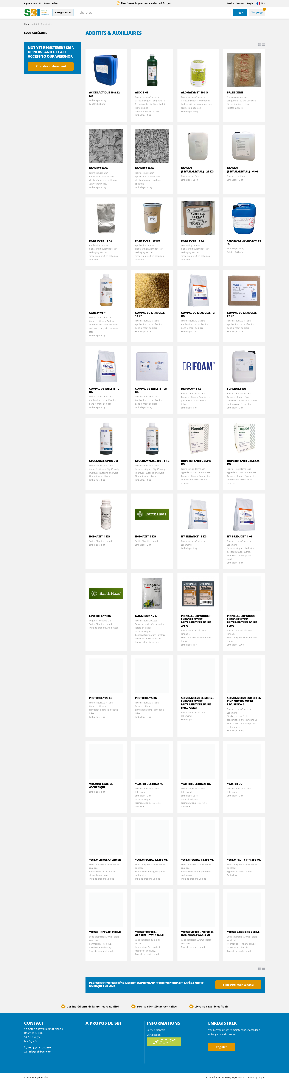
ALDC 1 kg (141, 92)
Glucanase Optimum (103, 461)
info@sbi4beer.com (39, 1051)
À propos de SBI (32, 3)
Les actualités (51, 3)
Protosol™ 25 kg (100, 698)
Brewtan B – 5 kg (192, 240)
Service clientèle (235, 3)
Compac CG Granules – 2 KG (197, 314)
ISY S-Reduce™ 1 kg (239, 536)
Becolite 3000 (98, 168)
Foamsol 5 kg (236, 388)
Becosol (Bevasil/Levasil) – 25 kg (197, 169)
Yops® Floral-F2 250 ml (151, 860)
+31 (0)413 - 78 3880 (39, 1047)
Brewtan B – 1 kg (100, 240)
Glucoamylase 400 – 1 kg (152, 461)
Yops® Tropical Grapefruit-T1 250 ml (149, 933)
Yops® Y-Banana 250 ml (243, 932)
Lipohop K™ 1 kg (100, 616)
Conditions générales (36, 1077)
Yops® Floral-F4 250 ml (197, 860)
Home (27, 24)
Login (250, 3)
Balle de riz (235, 92)
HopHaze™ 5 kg (145, 536)
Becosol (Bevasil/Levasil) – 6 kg (242, 169)
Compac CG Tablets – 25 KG (151, 390)
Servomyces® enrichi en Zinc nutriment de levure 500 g (244, 701)
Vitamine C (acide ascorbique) (101, 785)
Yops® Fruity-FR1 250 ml (244, 860)
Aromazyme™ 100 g (194, 92)
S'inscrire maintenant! (50, 66)
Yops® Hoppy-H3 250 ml (105, 932)
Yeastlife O (234, 784)
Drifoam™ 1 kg (191, 388)
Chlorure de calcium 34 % (244, 242)
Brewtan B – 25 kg (147, 240)
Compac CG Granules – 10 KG (150, 314)
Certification (154, 1034)
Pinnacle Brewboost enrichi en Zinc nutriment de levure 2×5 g (196, 620)
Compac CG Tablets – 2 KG (104, 390)
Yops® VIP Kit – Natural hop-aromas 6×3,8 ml (197, 933)
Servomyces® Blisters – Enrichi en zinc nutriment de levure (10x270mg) (197, 702)
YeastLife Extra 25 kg (196, 784)
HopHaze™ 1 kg (99, 536)
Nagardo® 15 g (146, 616)
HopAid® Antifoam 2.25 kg (243, 462)
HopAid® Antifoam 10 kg (196, 462)
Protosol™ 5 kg (146, 698)
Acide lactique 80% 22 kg (104, 94)
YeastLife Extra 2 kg (149, 784)
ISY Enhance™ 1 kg (193, 536)
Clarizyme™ (97, 313)
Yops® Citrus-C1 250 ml (105, 860)
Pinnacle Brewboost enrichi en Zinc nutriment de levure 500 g (242, 620)
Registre (221, 1047)
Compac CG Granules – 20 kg (242, 314)
